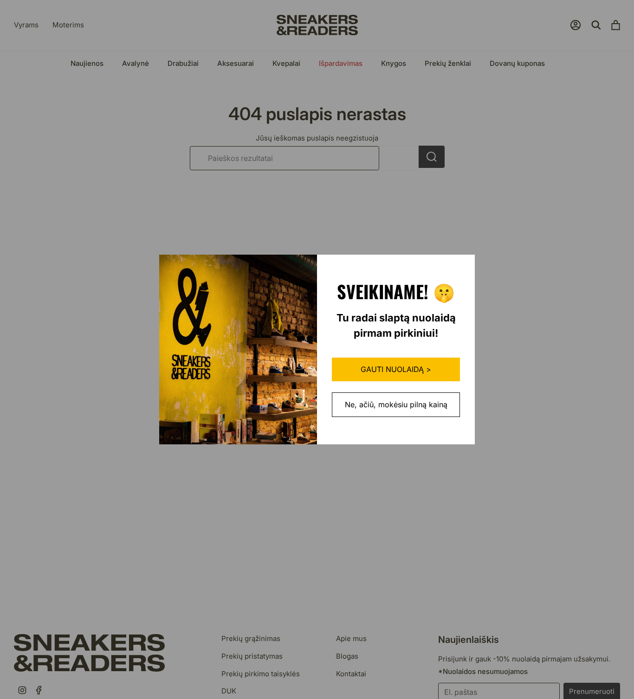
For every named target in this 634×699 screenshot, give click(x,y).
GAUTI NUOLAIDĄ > (396, 369)
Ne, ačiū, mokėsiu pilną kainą (396, 404)
